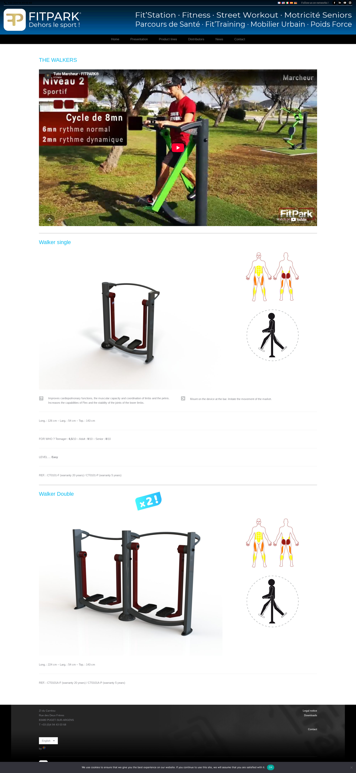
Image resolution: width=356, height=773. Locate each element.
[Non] (351, 767)
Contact (312, 729)
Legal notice (310, 710)
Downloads (310, 715)
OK (270, 767)
